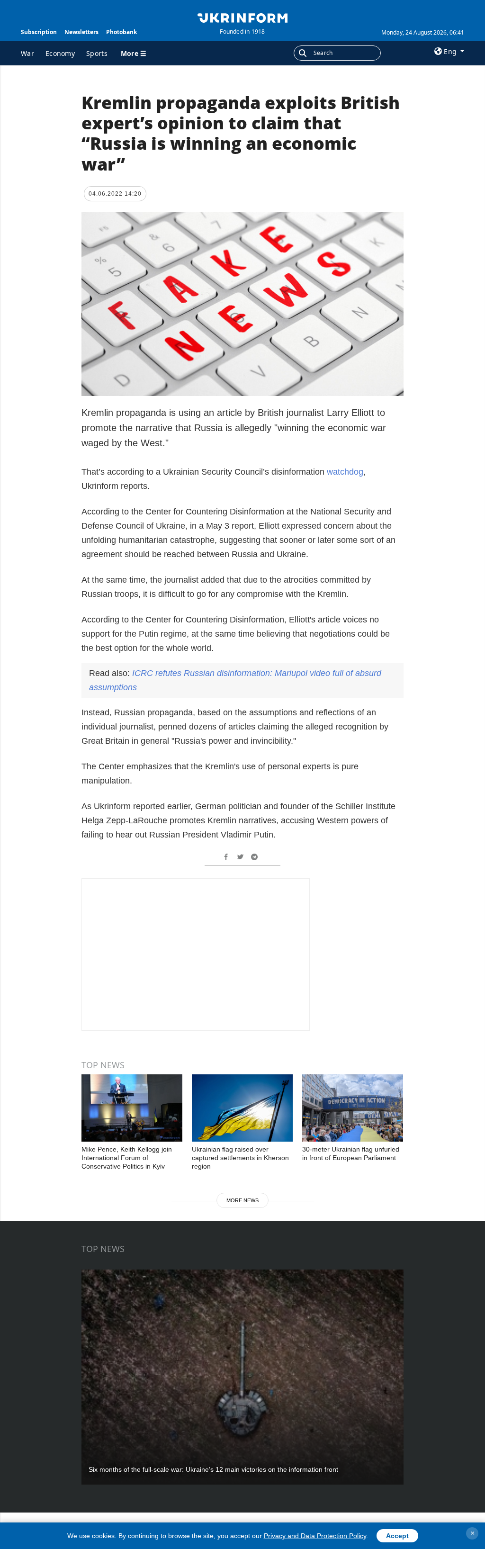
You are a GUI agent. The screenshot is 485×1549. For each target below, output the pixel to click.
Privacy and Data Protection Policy (315, 1536)
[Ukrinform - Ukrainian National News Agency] (242, 17)
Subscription (39, 32)
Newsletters (81, 32)
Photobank (121, 32)
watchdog (345, 472)
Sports (97, 53)
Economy (60, 53)
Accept (397, 1536)
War (27, 53)
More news (242, 1200)
